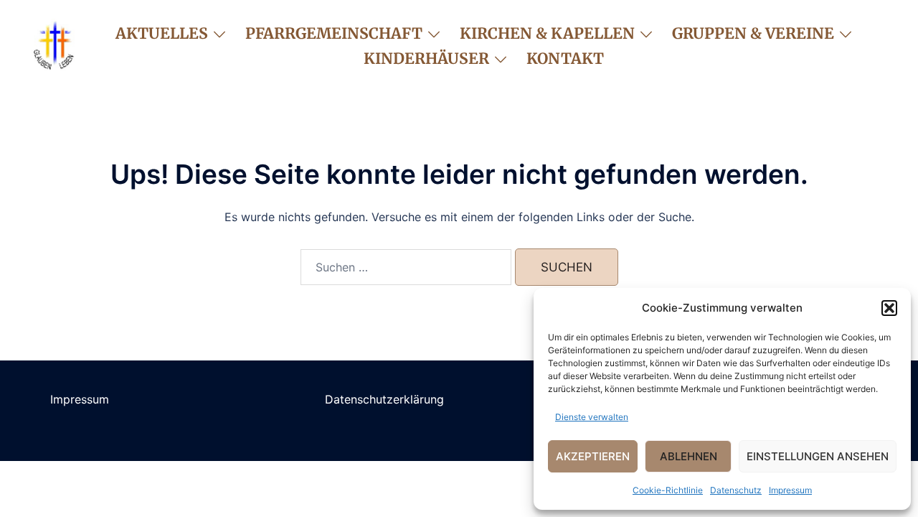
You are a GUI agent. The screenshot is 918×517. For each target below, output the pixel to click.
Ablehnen (688, 456)
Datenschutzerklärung (384, 399)
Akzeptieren (593, 456)
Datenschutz (736, 490)
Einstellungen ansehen (818, 456)
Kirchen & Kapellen (547, 33)
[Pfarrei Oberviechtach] (53, 44)
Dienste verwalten (591, 416)
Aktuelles (161, 33)
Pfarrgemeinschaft (333, 33)
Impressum (790, 490)
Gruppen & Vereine (753, 33)
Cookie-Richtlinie (668, 490)
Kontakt (565, 58)
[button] (889, 308)
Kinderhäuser (426, 58)
